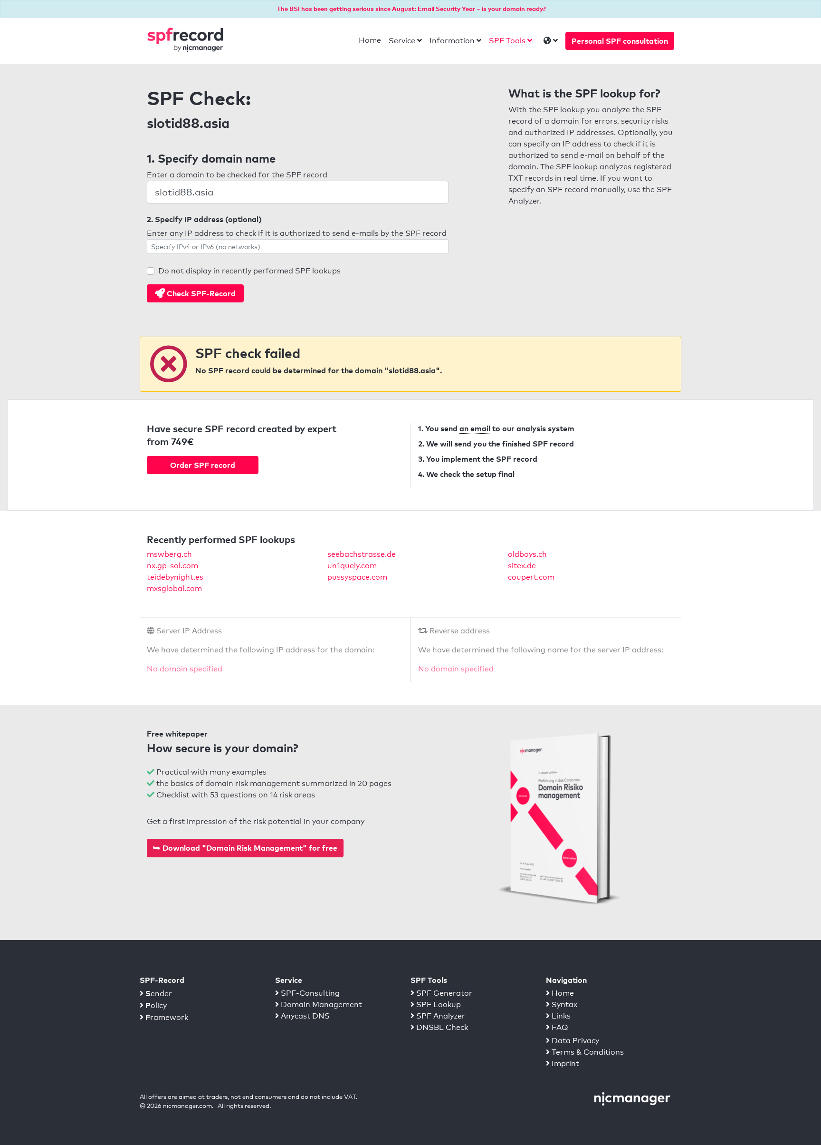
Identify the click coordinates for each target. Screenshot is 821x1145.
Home (370, 40)
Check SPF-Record (200, 293)
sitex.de (522, 565)
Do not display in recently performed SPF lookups (249, 270)
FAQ (559, 1027)
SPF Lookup (437, 1004)
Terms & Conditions (587, 1052)
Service (402, 40)
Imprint (564, 1063)
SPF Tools (507, 40)
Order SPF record (202, 465)
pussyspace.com (357, 577)
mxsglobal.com (174, 588)
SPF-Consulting (309, 993)
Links (560, 1015)
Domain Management (320, 1004)
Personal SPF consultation (620, 41)
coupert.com (531, 577)
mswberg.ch (169, 554)
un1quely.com (352, 565)
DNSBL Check (441, 1027)
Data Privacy (574, 1040)
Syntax (563, 1004)
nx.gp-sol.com (172, 565)
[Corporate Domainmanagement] (632, 1098)
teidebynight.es (175, 577)
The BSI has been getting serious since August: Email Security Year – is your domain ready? (411, 8)
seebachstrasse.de (361, 554)
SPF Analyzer (439, 1015)
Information (452, 40)
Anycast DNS (304, 1015)
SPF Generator (443, 993)
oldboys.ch (527, 554)
